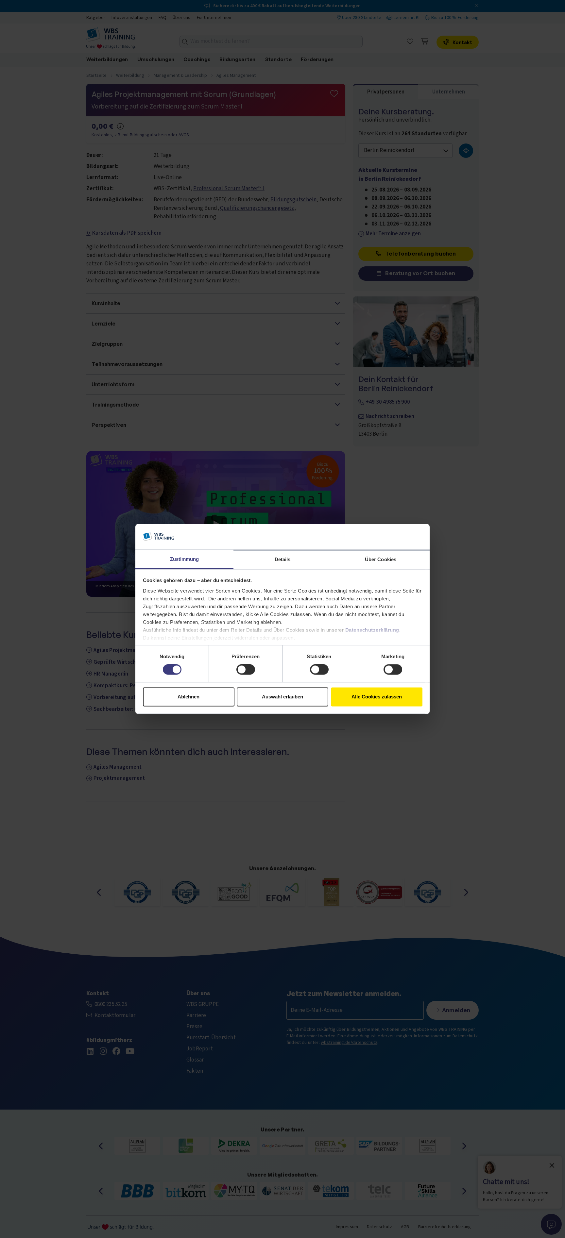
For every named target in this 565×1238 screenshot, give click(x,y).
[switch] (245, 669)
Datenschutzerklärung (372, 630)
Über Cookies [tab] (380, 559)
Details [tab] (283, 559)
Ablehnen (188, 696)
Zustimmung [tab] (184, 559)
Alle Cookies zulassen (376, 696)
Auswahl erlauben (282, 696)
